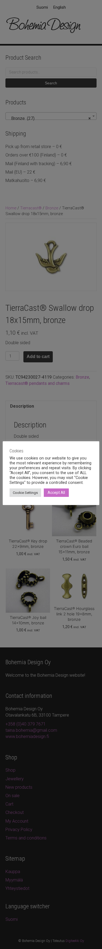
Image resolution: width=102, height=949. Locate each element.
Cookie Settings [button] (25, 493)
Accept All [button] (56, 492)
